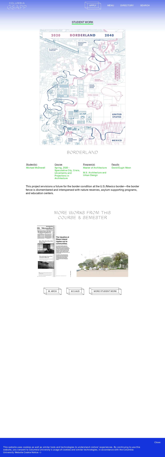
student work (82, 22)
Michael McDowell (35, 167)
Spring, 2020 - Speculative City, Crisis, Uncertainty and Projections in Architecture (67, 173)
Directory (127, 5)
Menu (110, 5)
